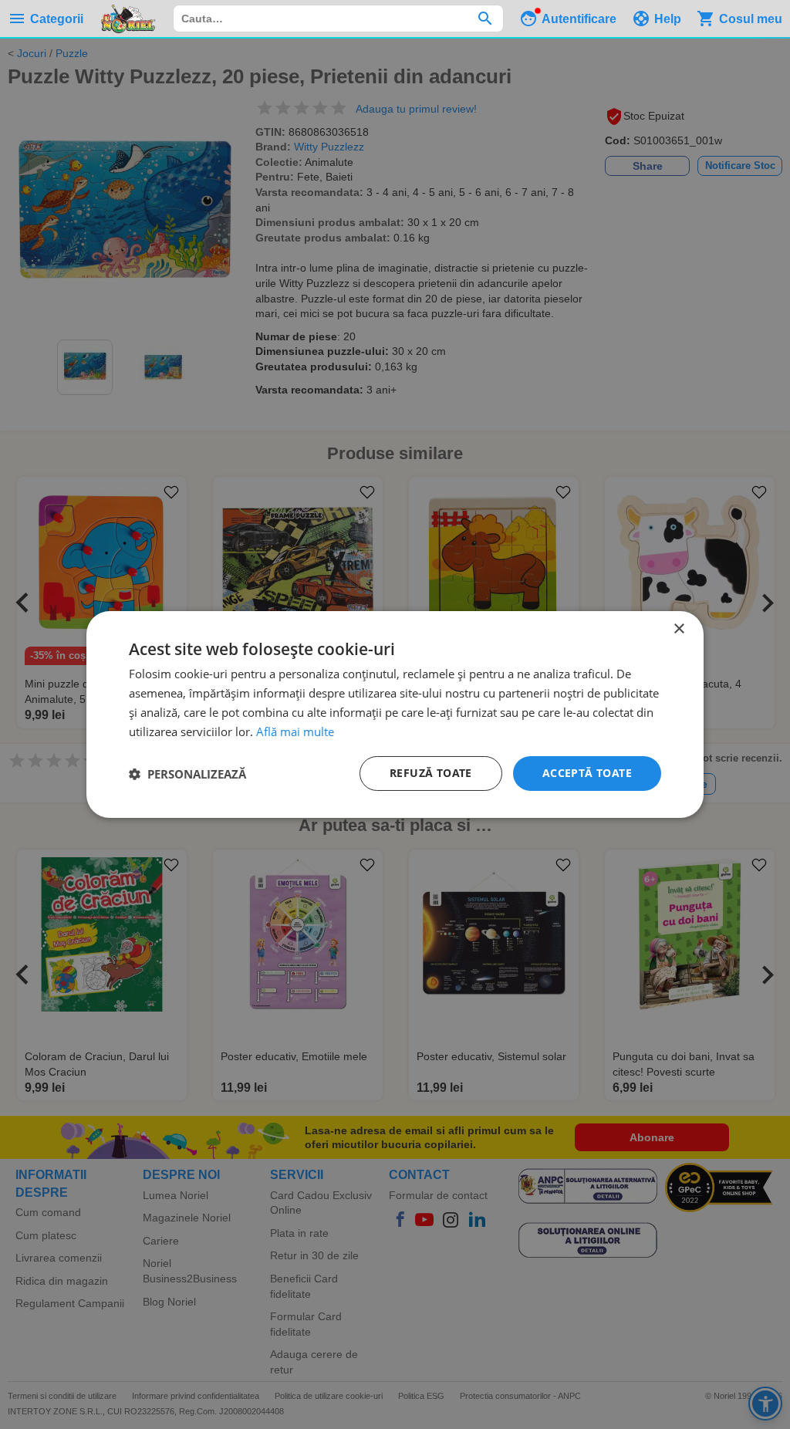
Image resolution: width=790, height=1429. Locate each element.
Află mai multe (295, 731)
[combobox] (338, 18)
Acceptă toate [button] (587, 772)
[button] (187, 773)
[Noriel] (128, 18)
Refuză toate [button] (431, 772)
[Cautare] (485, 18)
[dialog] (395, 714)
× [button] (678, 629)
